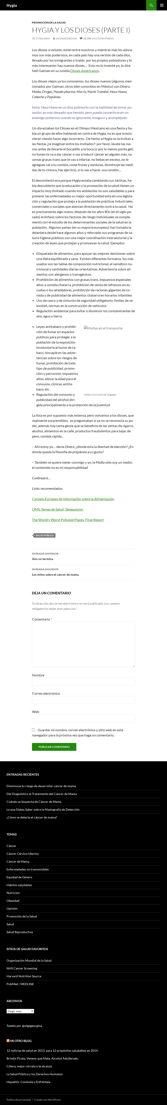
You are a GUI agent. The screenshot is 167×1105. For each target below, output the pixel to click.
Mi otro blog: (21, 1041)
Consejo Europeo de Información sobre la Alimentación (73, 499)
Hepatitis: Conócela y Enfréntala (28, 1082)
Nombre (38, 675)
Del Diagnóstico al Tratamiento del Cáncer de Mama (42, 794)
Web (35, 711)
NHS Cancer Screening (22, 968)
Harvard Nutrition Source (24, 976)
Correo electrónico (46, 693)
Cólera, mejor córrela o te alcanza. (29, 1066)
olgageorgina (66, 38)
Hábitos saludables (19, 885)
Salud (10, 924)
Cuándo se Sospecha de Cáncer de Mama (34, 801)
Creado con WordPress (47, 1099)
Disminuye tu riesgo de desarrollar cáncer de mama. (41, 786)
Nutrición (13, 893)
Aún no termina (45, 556)
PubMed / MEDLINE (20, 984)
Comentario (42, 619)
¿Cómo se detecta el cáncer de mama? (32, 817)
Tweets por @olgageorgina (24, 1026)
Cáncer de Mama (18, 861)
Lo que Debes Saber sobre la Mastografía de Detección (43, 809)
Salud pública (45, 535)
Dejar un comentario (98, 38)
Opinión (12, 908)
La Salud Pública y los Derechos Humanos (35, 1074)
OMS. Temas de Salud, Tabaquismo (57, 509)
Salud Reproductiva (20, 932)
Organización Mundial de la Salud (29, 960)
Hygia (12, 5)
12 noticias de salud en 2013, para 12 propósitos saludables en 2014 (52, 1050)
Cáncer (11, 846)
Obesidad (13, 900)
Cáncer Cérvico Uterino (23, 853)
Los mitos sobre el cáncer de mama (55, 572)
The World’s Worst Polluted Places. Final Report (68, 520)
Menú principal (162, 5)
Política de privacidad (19, 1099)
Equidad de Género (19, 877)
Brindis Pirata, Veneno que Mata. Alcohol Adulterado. (43, 1058)
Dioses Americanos (84, 71)
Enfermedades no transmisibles (28, 869)
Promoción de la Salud (49, 22)
